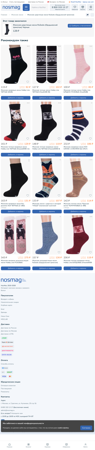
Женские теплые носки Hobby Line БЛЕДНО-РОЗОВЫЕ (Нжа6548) (77, 91)
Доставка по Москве (9, 331)
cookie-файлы (63, 428)
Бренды (4, 312)
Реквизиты (5, 392)
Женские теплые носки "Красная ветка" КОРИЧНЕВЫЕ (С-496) (76, 205)
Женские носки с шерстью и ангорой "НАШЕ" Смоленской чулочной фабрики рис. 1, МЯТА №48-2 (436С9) (46, 205)
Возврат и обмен (7, 299)
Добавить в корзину (15, 98)
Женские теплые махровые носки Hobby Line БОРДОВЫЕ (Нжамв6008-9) (78, 261)
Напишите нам (17, 413)
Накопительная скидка (10, 302)
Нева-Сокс (5, 316)
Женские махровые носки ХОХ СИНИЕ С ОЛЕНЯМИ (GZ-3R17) (75, 148)
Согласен (86, 428)
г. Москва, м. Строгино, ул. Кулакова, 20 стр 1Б (18, 403)
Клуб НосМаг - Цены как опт (82, 2)
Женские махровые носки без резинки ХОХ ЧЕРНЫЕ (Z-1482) (13, 205)
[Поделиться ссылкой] (87, 15)
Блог (3, 309)
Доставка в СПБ (7, 334)
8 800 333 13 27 (7, 407)
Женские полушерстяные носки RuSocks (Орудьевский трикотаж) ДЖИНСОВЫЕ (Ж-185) (45, 261)
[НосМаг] (11, 7)
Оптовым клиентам (8, 385)
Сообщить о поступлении (81, 26)
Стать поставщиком (16, 2)
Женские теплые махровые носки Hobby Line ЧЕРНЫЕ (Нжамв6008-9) (46, 148)
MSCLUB (4, 319)
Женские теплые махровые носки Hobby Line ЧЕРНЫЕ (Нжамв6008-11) (15, 148)
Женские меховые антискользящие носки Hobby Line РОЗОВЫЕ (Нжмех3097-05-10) (14, 261)
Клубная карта (6, 305)
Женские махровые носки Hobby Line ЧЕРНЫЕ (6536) (15, 91)
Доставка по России (36, 2)
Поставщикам (6, 388)
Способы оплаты (7, 364)
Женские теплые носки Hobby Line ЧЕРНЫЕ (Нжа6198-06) (45, 91)
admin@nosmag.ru (7, 410)
